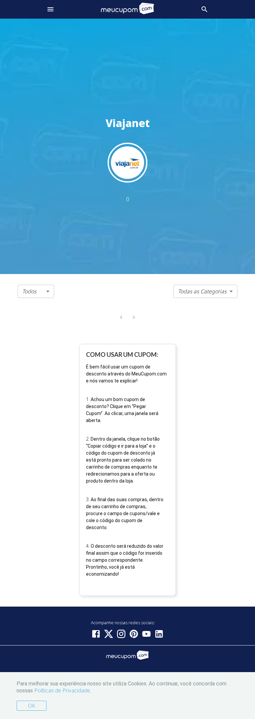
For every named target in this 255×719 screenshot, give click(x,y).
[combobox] (36, 291)
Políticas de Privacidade (62, 690)
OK (31, 705)
